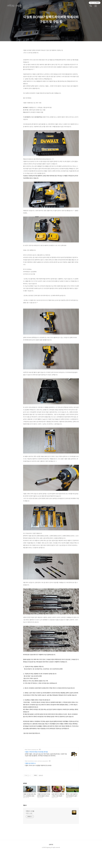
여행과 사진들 (30, 811)
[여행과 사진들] (14, 6)
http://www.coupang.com (31, 749)
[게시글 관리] (30, 775)
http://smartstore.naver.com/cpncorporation (36, 761)
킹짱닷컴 (51, 844)
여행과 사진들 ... (29, 813)
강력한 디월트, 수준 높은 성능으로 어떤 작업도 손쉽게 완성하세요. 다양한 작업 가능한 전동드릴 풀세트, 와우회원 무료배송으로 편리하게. (46, 755)
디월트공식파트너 (30, 763)
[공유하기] (28, 775)
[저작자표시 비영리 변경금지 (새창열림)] (41, 775)
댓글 (25, 805)
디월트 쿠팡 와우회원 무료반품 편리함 (36, 752)
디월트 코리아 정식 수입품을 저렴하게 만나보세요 (38, 765)
